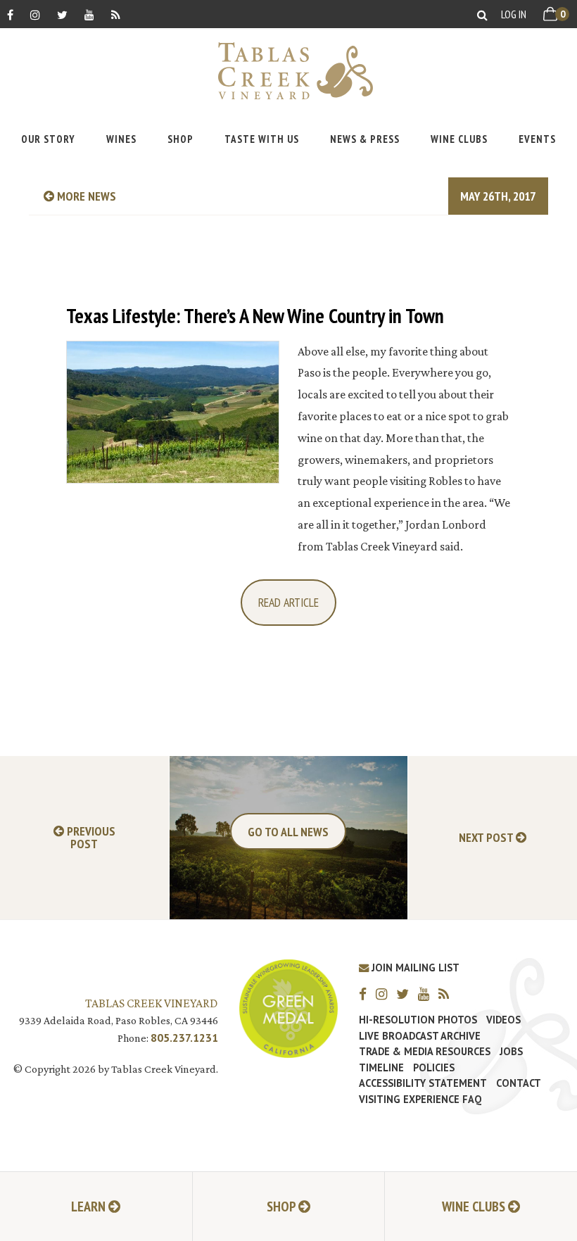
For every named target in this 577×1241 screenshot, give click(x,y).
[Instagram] (35, 14)
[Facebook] (10, 14)
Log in (513, 14)
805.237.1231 (184, 1038)
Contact (518, 1083)
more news (85, 196)
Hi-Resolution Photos (418, 1020)
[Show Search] (482, 14)
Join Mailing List (414, 967)
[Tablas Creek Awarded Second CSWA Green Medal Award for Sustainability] (288, 1007)
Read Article (288, 602)
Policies (434, 1068)
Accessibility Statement (423, 1083)
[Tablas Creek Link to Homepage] (288, 70)
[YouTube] (89, 14)
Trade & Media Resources (424, 1052)
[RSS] (115, 14)
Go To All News (288, 832)
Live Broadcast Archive (420, 1036)
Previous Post (89, 837)
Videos (503, 1020)
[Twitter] (62, 14)
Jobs (511, 1052)
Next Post (487, 838)
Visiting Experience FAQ (420, 1099)
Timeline (381, 1068)
